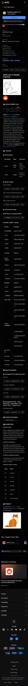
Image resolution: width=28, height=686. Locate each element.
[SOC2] (17, 639)
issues (13, 508)
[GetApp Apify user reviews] (5, 648)
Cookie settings (7, 682)
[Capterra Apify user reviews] (20, 648)
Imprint (14, 666)
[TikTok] (24, 629)
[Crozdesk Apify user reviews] (20, 653)
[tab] (5, 70)
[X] (8, 629)
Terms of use (14, 669)
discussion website (18, 118)
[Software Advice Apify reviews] (12, 648)
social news (6, 116)
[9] (13, 146)
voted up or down (15, 125)
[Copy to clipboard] (23, 189)
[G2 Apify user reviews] (7, 653)
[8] (4, 144)
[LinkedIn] (3, 629)
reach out (13, 506)
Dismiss (16, 682)
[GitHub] (12, 629)
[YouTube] (16, 629)
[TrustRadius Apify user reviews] (14, 653)
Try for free (14, 17)
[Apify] (5, 2)
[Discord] (20, 629)
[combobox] (14, 21)
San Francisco (7, 146)
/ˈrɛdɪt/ (8, 114)
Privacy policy (14, 672)
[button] (14, 594)
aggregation (14, 116)
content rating (6, 118)
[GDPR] (11, 639)
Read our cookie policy (17, 679)
